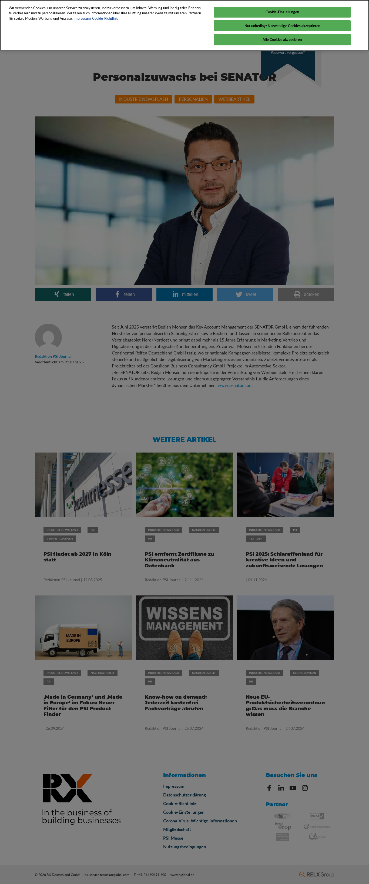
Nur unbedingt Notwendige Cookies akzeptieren (282, 25)
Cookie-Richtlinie (105, 18)
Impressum (82, 18)
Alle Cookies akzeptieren (282, 39)
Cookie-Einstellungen (282, 11)
